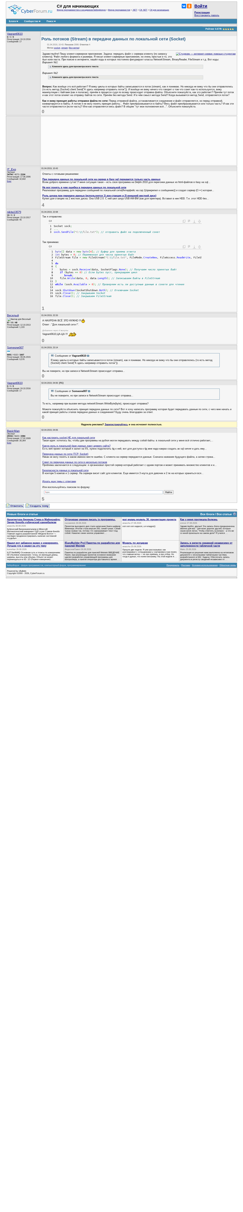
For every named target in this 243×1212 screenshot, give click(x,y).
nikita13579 (14, 212)
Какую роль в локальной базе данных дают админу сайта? (76, 445)
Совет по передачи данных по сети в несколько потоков (74, 462)
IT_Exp (11, 169)
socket (57, 48)
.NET (134, 10)
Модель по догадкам (135, 542)
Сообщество (31, 21)
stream (64, 48)
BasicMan (13, 431)
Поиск (50, 21)
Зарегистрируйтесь (116, 424)
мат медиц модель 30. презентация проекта (149, 519)
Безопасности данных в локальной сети (65, 470)
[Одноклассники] (189, 6)
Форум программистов (119, 10)
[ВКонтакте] (184, 6)
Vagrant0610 (15, 33)
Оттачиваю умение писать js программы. (90, 519)
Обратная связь (227, 565)
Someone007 (15, 347)
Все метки (74, 48)
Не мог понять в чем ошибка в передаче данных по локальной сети (84, 187)
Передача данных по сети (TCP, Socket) (65, 454)
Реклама (185, 565)
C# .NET (143, 10)
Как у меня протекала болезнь (199, 519)
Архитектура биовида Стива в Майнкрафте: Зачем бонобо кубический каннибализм (33, 521)
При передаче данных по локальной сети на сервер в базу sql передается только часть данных (101, 179)
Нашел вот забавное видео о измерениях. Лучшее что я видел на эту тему (32, 544)
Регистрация (202, 12)
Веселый (13, 315)
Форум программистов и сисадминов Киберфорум (81, 10)
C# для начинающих (159, 10)
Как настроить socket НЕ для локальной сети (68, 437)
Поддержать (172, 565)
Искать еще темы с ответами (59, 481)
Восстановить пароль (206, 15)
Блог (9, 181)
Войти (200, 6)
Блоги (12, 21)
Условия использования (205, 565)
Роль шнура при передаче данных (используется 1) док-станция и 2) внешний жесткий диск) (99, 195)
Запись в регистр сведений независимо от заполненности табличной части (206, 544)
